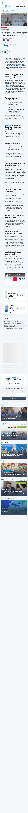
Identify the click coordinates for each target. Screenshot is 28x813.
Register (14, 398)
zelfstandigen (8, 86)
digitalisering (16, 64)
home (6, 10)
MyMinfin (8, 125)
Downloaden (20, 295)
